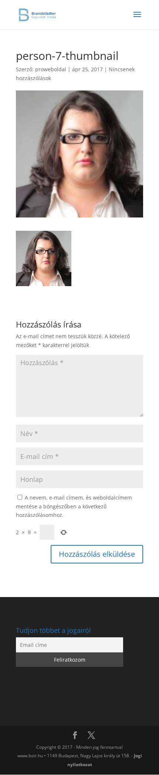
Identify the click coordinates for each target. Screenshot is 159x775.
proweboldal (50, 69)
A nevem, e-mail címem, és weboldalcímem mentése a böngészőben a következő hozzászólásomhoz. (74, 506)
